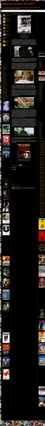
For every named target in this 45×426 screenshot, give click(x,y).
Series (24, 11)
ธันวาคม (41, 137)
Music (12, 11)
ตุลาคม (41, 139)
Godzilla (4, 77)
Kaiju (7, 11)
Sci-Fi (22, 11)
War (32, 11)
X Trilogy (4, 99)
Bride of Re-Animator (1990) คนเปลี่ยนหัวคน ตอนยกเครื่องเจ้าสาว (7, 34)
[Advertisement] (24, 195)
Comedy (31, 10)
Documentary (36, 10)
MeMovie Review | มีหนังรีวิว (18, 4)
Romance (20, 11)
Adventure (25, 10)
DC (3, 71)
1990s (13, 10)
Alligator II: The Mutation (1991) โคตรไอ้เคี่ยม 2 (7, 31)
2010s (18, 10)
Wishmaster (4, 98)
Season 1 (40, 123)
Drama (39, 10)
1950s (4, 10)
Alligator (4, 66)
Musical (14, 11)
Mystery (17, 11)
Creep (3, 70)
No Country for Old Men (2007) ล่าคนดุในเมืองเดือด (42, 177)
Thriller (30, 11)
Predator (4, 85)
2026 (40, 128)
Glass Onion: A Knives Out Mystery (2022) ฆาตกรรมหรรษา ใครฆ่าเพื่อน (7, 41)
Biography (28, 10)
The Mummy (4, 91)
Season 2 (40, 124)
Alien (3, 65)
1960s (7, 10)
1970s (9, 10)
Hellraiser (4, 80)
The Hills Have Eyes (5, 90)
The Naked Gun (5, 92)
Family (41, 10)
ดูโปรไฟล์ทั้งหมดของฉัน (17, 189)
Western (35, 11)
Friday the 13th (4, 75)
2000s (15, 10)
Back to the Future (5, 67)
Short (26, 11)
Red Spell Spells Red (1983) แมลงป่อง (7, 28)
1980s (11, 10)
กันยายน (41, 140)
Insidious (4, 82)
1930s (2, 10)
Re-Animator (4, 86)
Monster (9, 11)
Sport (28, 11)
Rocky (3, 87)
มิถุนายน (41, 216)
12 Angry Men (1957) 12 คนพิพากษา (7, 45)
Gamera (4, 76)
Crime (33, 10)
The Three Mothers (5, 96)
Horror (5, 11)
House (3, 81)
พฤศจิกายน (41, 138)
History (2, 11)
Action (22, 10)
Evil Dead (4, 72)
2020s (20, 10)
